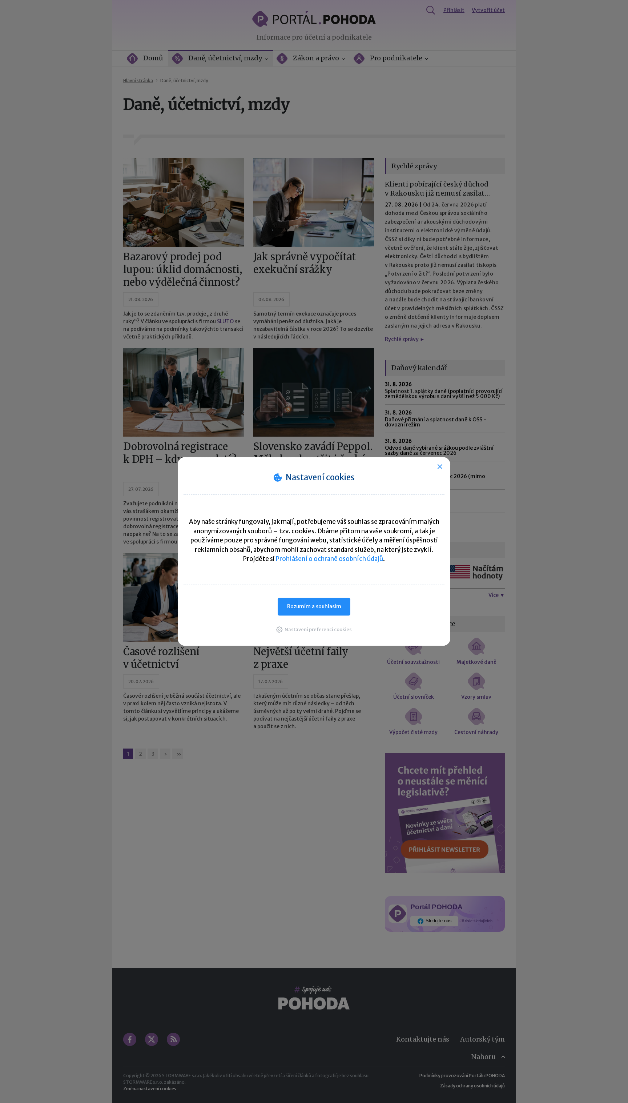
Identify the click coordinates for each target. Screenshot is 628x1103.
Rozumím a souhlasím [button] (314, 606)
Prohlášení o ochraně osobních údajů (329, 559)
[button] (314, 629)
